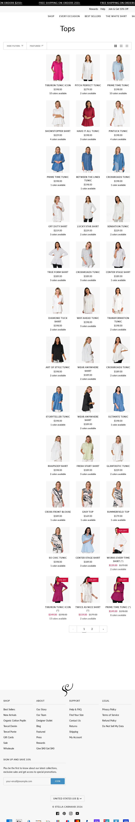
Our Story (41, 709)
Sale (5, 742)
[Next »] (103, 629)
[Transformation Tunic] (118, 300)
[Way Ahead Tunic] (88, 300)
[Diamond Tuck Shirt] (58, 300)
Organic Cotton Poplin (14, 720)
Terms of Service (110, 715)
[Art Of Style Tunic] (58, 350)
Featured (40, 731)
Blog (38, 726)
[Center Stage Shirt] (118, 254)
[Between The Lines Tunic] (88, 159)
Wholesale (8, 748)
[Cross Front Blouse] (58, 494)
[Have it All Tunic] (88, 113)
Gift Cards (8, 737)
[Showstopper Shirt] (58, 113)
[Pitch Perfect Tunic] (88, 67)
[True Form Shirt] (58, 254)
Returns (73, 726)
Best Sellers (9, 709)
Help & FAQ (75, 709)
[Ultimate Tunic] (118, 399)
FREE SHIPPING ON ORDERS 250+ (59, 2)
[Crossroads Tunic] (118, 159)
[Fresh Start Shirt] (88, 448)
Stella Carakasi (65, 806)
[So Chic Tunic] (58, 540)
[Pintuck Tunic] (118, 113)
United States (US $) (66, 798)
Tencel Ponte (9, 731)
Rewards (93, 9)
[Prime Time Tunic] (118, 67)
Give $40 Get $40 (45, 748)
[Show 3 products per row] (121, 46)
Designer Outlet (44, 720)
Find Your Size (76, 715)
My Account (75, 737)
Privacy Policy (109, 709)
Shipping (73, 731)
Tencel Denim (10, 726)
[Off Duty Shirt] (58, 209)
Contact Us (75, 720)
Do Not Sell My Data (113, 726)
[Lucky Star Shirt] (88, 209)
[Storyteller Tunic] (58, 399)
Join (57, 781)
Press (39, 737)
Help (102, 9)
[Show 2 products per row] (115, 46)
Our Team (41, 715)
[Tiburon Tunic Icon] (58, 67)
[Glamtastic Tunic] (118, 448)
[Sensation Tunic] (118, 209)
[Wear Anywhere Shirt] (88, 350)
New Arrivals (9, 715)
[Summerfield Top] (118, 494)
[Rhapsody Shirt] (58, 448)
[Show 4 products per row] (127, 46)
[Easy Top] (88, 494)
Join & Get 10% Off (118, 9)
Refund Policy (109, 720)
